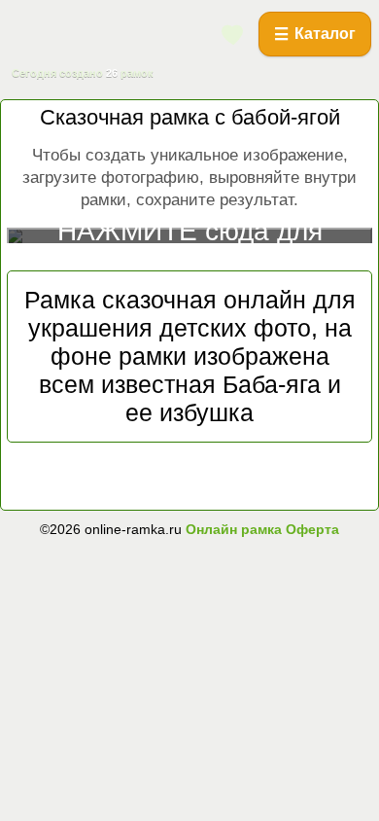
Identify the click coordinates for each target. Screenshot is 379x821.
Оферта (310, 529)
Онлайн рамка (234, 529)
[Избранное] (233, 34)
